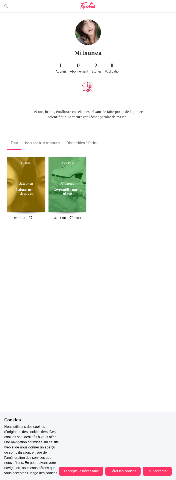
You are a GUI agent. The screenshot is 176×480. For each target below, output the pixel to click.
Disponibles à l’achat (82, 143)
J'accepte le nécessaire (81, 471)
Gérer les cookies (123, 471)
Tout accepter (157, 471)
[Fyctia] (88, 6)
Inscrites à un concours (42, 143)
